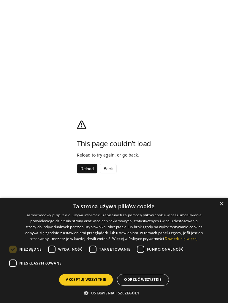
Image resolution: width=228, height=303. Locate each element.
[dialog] (114, 250)
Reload (87, 168)
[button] (113, 293)
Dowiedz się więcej (181, 238)
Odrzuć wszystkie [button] (143, 279)
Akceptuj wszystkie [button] (86, 279)
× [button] (221, 204)
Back (108, 168)
